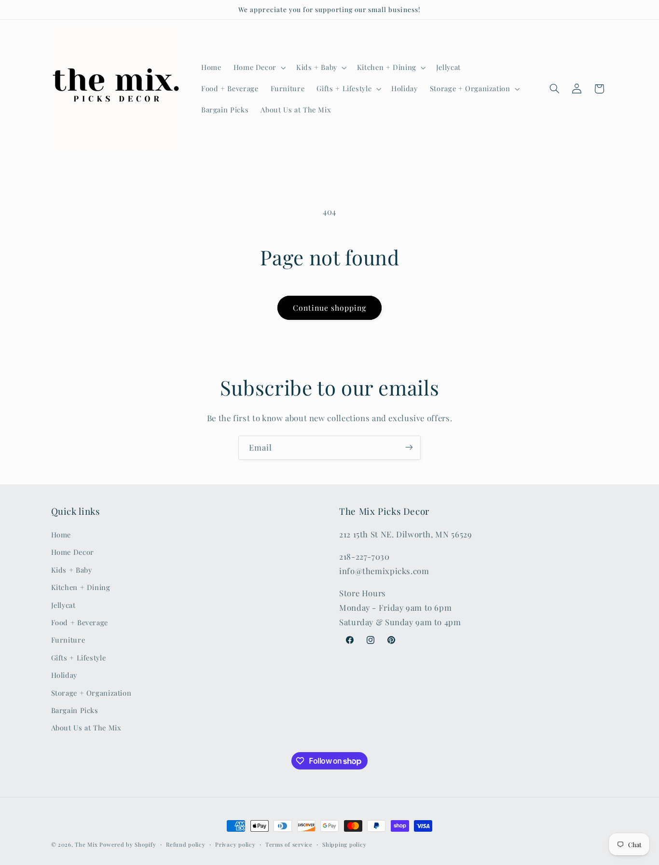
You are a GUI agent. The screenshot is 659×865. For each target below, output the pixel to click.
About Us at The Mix (86, 728)
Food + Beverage (79, 622)
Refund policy (186, 844)
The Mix (86, 844)
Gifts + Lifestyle (78, 657)
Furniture (68, 640)
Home (61, 534)
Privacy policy (235, 844)
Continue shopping (330, 307)
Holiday (64, 675)
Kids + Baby (71, 570)
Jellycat (63, 605)
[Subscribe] (409, 447)
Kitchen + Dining (80, 587)
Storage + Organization (91, 693)
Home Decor (72, 552)
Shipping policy (344, 844)
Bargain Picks (74, 710)
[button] (258, 67)
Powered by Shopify (127, 844)
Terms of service (289, 844)
